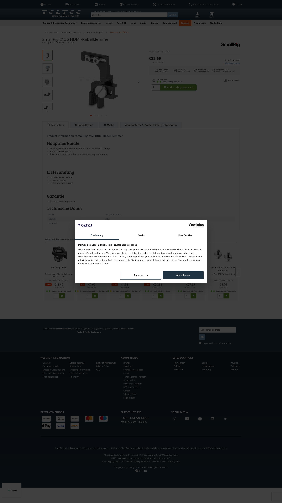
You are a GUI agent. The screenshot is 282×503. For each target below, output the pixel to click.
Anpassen (139, 275)
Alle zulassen (183, 275)
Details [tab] (141, 235)
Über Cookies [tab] (185, 235)
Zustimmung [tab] (97, 235)
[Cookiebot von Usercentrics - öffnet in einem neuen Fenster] (191, 225)
